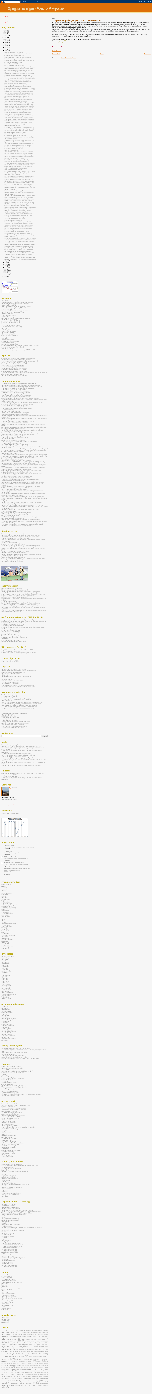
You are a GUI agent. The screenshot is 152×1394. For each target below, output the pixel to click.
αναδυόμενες (22, 1349)
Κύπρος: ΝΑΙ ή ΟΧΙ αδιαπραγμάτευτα (12, 312)
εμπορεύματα (28, 1359)
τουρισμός (34, 1381)
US (46, 1345)
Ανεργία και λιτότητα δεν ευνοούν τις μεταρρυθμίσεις (17, 404)
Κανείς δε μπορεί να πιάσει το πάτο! (12, 1085)
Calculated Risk (6, 1011)
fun (38, 1336)
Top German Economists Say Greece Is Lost (14, 437)
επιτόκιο (4, 1361)
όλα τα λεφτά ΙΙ (5, 1318)
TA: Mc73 (4, 928)
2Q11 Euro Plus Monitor (8, 716)
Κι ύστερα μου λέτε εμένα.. (9, 1122)
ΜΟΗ (46, 1370)
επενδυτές (45, 1359)
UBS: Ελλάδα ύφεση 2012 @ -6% (11, 1066)
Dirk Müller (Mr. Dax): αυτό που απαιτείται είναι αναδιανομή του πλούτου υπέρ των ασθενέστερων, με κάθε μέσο (23, 517)
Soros (3, 1345)
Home (101, 54)
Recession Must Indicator (9, 1090)
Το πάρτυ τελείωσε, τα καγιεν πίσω (11, 695)
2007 (5, 274)
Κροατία (8, 1367)
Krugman (4, 1341)
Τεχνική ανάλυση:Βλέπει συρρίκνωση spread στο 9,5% (19, 140)
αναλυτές (30, 1349)
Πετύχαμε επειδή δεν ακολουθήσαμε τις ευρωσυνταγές (17, 708)
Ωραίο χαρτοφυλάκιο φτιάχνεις (10, 1118)
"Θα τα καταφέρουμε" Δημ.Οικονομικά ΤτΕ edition (16, 306)
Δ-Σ (29, 1354)
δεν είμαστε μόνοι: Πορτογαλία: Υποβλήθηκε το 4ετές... (19, 130)
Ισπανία (35, 1363)
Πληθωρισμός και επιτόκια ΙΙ (9, 1249)
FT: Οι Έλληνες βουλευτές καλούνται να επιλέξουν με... (19, 176)
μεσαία (37, 1367)
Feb (6, 266)
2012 (5, 37)
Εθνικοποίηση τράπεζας (8, 331)
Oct (6, 44)
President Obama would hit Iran (10, 411)
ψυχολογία (5, 1387)
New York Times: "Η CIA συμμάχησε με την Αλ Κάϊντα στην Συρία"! (21, 765)
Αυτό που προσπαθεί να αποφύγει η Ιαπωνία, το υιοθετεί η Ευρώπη (21, 386)
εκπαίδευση (37, 1356)
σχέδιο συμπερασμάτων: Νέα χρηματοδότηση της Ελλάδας (20, 259)
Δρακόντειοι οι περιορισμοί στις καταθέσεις (14, 375)
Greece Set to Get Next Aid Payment (14, 65)
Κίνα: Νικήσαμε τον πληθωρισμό (13, 220)
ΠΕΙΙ (46, 1374)
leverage (10, 1341)
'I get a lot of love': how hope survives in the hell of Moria (19, 847)
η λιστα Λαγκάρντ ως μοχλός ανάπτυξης (13, 347)
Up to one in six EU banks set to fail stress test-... (17, 142)
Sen (43, 1343)
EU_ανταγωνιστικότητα (41, 1334)
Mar (6, 264)
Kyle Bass (4, 976)
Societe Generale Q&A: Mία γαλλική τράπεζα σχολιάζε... (19, 63)
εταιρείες (15, 1361)
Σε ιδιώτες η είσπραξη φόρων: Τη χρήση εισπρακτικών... (19, 124)
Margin (3, 1181)
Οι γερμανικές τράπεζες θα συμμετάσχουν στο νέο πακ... (19, 67)
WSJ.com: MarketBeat (11, 857)
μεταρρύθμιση (10, 1370)
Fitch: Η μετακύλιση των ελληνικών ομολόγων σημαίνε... (19, 120)
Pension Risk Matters (7, 1030)
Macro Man (4, 978)
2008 (5, 272)
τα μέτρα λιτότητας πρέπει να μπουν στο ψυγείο (15, 478)
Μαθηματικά (5, 1148)
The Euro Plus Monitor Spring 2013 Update (14, 713)
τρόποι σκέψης (25, 1383)
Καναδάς (3, 1365)
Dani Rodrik (5, 961)
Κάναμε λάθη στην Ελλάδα (9, 453)
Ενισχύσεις (4, 1286)
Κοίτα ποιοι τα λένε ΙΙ (7, 1233)
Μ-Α (22, 1367)
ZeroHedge (4, 1040)
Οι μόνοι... (4, 1231)
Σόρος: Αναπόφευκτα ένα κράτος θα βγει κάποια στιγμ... (19, 199)
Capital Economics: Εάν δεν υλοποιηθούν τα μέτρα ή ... (19, 106)
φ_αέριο (11, 1385)
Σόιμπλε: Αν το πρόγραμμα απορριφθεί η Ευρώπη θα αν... (20, 195)
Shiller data (4, 675)
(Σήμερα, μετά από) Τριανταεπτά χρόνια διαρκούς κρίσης (19, 239)
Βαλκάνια (42, 1351)
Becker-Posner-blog (7, 956)
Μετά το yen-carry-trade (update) (11, 1168)
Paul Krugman (5, 988)
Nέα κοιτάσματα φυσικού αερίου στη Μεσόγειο (16, 85)
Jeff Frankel (4, 969)
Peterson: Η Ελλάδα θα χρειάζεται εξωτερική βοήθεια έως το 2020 (21, 746)
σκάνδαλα (11, 1381)
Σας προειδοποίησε (7, 313)
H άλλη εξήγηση (6, 1242)
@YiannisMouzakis (7, 913)
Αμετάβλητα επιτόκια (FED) (9, 1252)
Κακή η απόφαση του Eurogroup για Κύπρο (14, 394)
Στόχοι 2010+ (5, 1069)
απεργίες (4, 337)
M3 (25, 1341)
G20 (40, 1336)
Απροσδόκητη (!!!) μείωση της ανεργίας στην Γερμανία (17, 758)
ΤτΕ (37, 1383)
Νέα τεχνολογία (6, 1308)
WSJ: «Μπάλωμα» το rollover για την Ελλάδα (16, 111)
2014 (5, 34)
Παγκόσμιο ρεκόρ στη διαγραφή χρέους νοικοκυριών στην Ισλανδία (21, 703)
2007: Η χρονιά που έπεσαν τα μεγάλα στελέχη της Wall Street (19, 1165)
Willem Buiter (5, 997)
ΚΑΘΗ (46, 1363)
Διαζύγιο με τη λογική (7, 332)
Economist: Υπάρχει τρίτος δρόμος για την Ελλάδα (17, 222)
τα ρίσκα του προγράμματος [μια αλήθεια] (13, 641)
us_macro (5, 1347)
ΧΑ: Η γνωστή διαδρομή (10, 138)
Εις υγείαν (4, 328)
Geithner (45, 1336)
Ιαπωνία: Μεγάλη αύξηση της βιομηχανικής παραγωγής (19, 129)
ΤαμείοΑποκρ (23, 1381)
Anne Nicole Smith (7, 1189)
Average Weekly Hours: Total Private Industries (15, 721)
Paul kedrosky (5, 987)
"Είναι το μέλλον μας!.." (8, 1077)
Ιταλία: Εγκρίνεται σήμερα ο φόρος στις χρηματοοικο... (18, 93)
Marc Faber (4, 979)
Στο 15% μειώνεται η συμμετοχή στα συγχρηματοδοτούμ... (19, 241)
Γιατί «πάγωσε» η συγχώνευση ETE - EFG (13, 308)
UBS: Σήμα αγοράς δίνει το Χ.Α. (10, 651)
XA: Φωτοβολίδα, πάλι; (10, 230)
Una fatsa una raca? (7, 1262)
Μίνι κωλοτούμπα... (7, 1277)
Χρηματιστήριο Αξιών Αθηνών (36, 8)
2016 (5, 30)
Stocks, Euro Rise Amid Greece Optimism (15, 133)
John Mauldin (5, 975)
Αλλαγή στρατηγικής (7, 409)
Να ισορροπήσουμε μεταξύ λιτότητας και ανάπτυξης (16, 476)
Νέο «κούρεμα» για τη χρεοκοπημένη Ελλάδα (14, 414)
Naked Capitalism (6, 1028)
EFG (16, 1334)
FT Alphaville (8, 851)
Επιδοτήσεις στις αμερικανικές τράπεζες (13, 407)
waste (3, 900)
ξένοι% (46, 1372)
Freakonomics (5, 1021)
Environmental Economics (9, 1018)
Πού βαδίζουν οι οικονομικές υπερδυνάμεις (14, 368)
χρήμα (40, 1385)
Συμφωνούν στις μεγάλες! (9, 1104)
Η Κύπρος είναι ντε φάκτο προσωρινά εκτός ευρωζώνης (17, 388)
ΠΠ (10, 1378)
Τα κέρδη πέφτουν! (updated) (10, 1218)
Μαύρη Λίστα (5, 948)
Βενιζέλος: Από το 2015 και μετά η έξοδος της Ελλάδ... (18, 215)
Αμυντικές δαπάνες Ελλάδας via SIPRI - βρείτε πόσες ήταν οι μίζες (21, 535)
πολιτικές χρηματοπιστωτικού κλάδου (12, 633)
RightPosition (5, 934)
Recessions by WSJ (7, 679)
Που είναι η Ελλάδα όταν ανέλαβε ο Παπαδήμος (15, 1048)
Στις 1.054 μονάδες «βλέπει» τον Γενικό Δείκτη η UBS (17, 650)
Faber (16, 1336)
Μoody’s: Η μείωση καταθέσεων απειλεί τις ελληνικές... (19, 153)
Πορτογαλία (5, 1378)
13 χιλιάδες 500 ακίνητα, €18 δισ (11, 631)
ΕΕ (26, 1356)
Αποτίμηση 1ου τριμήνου (8, 1141)
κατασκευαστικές (22, 1365)
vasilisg (3, 890)
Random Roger (6, 990)
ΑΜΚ (46, 1347)
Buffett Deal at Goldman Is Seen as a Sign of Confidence (18, 755)
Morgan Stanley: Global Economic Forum (17, 868)
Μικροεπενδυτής (39, 1370)
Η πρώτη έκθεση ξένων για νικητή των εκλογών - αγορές (17, 1127)
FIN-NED (29, 1336)
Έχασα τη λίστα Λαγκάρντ (9, 601)
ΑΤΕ (32, 1351)
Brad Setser (5, 959)
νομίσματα (28, 1372)
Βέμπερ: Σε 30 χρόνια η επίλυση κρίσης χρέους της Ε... (19, 181)
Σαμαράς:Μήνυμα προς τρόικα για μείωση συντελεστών (17, 745)
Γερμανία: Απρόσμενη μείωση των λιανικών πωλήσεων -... (20, 91)
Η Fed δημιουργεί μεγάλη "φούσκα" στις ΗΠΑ (14, 367)
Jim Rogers (4, 972)
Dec (6, 41)
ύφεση (4, 1385)
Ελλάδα (14, 1359)
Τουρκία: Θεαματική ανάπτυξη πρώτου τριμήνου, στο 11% (19, 89)
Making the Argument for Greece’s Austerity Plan (17, 112)
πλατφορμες (24, 1376)
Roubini (26, 1343)
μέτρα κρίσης (62, 42)
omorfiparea (5, 910)
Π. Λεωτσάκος (5, 945)
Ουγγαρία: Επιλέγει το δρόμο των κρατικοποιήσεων (18, 166)
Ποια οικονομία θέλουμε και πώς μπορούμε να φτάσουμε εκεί (19, 361)
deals (40, 1332)
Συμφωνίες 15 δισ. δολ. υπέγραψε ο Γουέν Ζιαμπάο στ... (19, 122)
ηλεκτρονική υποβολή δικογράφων (11, 588)
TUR (40, 1345)
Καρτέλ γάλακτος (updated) (9, 1204)
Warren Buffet (5, 1180)
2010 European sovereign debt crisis (12, 727)
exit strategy (10, 1336)
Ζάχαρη (3, 886)
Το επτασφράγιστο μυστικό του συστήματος (14, 534)
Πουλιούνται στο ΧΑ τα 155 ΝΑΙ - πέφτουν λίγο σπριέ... (19, 104)
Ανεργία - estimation (7, 1084)
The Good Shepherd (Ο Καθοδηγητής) (13, 1258)
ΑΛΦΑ (41, 1347)
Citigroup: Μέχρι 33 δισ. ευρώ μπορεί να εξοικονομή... (18, 225)
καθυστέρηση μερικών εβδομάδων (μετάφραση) (15, 318)
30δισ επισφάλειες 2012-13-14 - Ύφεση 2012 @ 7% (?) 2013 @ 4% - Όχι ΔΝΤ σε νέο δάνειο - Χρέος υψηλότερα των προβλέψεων (23, 462)
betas (40, 1330)
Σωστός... (4, 1285)
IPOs (43, 1339)
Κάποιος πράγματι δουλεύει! (9, 1125)
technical (33, 1344)
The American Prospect (8, 1038)
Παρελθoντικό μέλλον (7, 1256)
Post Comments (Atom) (68, 58)
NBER (46, 1341)
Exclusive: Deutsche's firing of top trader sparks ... (18, 233)
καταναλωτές (11, 1365)
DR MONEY (5, 944)
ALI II (2, 921)
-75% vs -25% (5, 329)
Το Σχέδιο (4, 1237)
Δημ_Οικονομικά (7, 1356)
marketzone (5, 894)
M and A (3, 1253)
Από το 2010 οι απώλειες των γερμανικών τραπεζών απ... (20, 257)
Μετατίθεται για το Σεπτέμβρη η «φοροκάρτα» (16, 161)
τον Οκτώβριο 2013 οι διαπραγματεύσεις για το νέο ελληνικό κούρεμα (22, 430)
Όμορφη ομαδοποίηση (8, 1106)
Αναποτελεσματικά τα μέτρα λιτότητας (12, 480)
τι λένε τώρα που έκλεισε (8, 315)
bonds (46, 1330)
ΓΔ (10, 1354)
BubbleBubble (5, 1009)
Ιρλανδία (23, 1363)
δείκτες (45, 1354)
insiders (39, 1339)
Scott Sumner (5, 991)
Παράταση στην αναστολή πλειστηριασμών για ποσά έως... (20, 207)
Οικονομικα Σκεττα (6, 906)
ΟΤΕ (25, 1374)
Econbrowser (5, 962)
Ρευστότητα (4, 1196)
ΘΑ (5, 1363)
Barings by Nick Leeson (8, 1183)
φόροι (67, 42)
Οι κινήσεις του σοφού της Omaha (11, 1164)
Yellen (29, 1346)
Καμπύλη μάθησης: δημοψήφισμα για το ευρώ (15, 303)
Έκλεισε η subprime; (7, 1167)
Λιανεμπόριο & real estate (9, 1296)
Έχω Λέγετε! (4, 300)
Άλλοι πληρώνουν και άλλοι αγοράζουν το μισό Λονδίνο (17, 434)
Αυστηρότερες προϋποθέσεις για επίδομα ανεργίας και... (19, 155)
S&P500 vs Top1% (7, 348)
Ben (37, 1330)
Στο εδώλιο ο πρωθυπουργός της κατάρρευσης (15, 698)
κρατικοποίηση (43, 1365)
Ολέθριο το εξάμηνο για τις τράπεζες (14, 55)
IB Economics (5, 916)
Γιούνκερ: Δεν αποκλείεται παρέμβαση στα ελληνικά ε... (19, 191)
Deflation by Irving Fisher (8, 1082)
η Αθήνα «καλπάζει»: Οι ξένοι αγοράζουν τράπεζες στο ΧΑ (18, 652)
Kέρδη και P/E (5, 1134)
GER (3, 1339)
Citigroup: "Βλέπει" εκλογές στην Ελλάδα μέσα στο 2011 (19, 252)
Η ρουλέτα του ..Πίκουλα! (8, 1138)
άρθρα (28, 1351)
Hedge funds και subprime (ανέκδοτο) (12, 1230)
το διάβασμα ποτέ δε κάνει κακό (10, 325)
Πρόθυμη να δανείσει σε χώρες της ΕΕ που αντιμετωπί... (19, 192)
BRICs (3, 1332)
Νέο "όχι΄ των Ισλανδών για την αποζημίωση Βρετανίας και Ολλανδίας (22, 702)
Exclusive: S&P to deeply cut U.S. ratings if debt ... (17, 96)
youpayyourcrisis (6, 903)
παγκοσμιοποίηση (32, 1374)
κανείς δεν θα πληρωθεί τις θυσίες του (12, 1072)
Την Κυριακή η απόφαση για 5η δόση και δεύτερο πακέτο (19, 78)
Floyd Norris (5, 966)
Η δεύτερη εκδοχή (6, 309)
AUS (23, 1330)
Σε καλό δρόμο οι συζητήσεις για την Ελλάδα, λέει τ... (18, 160)
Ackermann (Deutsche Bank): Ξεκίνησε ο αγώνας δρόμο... (20, 171)
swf (30, 1345)
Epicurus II (4, 897)
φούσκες (24, 1385)
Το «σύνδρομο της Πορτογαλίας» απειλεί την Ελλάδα (17, 1210)
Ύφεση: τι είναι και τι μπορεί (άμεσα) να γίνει (14, 1087)
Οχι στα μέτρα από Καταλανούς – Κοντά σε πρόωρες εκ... (19, 72)
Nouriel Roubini (6, 985)
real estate (4, 1283)
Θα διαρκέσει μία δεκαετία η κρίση (11, 443)
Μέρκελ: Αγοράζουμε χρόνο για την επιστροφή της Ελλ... (19, 202)
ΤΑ (17, 1381)
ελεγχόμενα (4, 1074)
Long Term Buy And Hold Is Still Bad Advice (14, 1052)
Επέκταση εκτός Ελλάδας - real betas (12, 1143)
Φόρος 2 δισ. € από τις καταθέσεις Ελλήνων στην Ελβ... (19, 119)
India (31, 1339)
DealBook (7, 874)
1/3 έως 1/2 (4, 1081)
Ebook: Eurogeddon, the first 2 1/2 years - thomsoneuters (18, 670)
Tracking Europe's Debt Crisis (10, 717)
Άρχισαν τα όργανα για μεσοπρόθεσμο (14, 218)
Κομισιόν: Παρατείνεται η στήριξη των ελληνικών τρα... (18, 179)
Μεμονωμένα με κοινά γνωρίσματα (11, 1112)
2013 (5, 35)
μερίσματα (32, 1367)
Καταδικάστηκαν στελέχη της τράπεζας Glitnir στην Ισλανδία (19, 705)
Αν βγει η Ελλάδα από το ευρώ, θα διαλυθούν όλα (16, 472)
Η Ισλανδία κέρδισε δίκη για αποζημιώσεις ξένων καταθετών (19, 706)
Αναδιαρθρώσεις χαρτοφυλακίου (11, 1150)
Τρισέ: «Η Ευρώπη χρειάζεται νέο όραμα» (15, 101)
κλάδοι (32, 1365)
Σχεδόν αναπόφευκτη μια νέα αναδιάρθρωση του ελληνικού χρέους (21, 433)
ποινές (40, 1376)
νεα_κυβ (10, 1372)
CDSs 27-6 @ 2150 (9, 189)
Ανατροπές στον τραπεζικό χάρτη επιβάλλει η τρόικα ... (19, 223)
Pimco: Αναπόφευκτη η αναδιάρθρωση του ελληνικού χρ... (20, 197)
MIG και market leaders (8, 1279)
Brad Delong (5, 958)
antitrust (13, 1330)
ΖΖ (2, 1363)
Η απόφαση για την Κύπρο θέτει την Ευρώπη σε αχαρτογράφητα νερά (22, 402)
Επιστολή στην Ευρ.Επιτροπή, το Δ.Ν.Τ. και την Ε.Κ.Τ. (17, 1071)
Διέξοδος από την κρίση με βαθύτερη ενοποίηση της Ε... (19, 70)
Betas (3, 1154)
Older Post (147, 54)
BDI (27, 1330)
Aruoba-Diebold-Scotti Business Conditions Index (16, 676)
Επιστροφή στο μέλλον (8, 1054)
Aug (6, 47)
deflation (45, 1332)
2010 (5, 269)
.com (2, 1330)
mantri (3, 909)
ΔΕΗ (2, 1290)
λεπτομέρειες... (5, 638)
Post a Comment (56, 51)
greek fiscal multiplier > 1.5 (9, 438)
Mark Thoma (5, 981)
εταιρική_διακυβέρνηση (25, 1361)
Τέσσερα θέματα (6, 1120)
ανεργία (38, 1349)
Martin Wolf (4, 982)
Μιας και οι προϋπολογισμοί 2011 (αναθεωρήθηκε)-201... (19, 103)
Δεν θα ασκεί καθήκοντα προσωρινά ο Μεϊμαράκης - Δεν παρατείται (21, 591)
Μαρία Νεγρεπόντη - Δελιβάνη (10, 661)
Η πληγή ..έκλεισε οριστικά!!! (9, 1130)
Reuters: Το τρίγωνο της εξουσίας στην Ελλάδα (15, 551)
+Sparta (3, 922)
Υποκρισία (4, 1259)
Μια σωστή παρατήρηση (8, 1121)
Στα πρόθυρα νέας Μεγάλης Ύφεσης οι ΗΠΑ (14, 364)
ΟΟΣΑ (17, 1374)
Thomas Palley (5, 995)
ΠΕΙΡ (3, 1376)
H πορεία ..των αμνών (7, 1295)
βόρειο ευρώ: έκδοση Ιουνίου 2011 (13, 148)
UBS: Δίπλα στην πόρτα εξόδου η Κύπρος (13, 369)
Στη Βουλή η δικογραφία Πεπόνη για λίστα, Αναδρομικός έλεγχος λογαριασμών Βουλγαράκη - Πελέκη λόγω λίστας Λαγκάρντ (20, 603)
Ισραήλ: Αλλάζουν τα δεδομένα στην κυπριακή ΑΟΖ (16, 395)
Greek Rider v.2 (6, 884)
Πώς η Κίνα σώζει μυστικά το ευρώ (13, 59)
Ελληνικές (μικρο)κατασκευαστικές (11, 1298)
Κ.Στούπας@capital (7, 947)
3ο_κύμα (8, 1330)
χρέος (34, 1385)
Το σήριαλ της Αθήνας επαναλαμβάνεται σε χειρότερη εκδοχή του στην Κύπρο (24, 372)
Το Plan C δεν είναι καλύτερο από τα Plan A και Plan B (17, 421)
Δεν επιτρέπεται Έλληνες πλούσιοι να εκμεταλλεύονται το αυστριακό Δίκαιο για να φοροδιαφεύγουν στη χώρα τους (23, 427)
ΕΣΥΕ (10, 1361)
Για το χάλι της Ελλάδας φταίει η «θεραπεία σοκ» (15, 444)
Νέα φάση (4, 1223)
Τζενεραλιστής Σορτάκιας (8, 923)
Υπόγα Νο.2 (5, 931)
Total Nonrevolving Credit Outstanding (12, 724)
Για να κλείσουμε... (6, 1234)
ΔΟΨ (22, 1356)
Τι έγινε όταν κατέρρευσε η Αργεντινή (12, 459)
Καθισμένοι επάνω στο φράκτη (10, 1224)
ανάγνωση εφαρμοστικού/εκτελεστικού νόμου (16, 205)
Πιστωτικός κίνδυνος (7, 1236)
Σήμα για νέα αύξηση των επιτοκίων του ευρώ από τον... (19, 117)
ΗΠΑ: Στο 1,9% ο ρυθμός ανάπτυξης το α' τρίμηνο (17, 210)
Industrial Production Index (9, 720)
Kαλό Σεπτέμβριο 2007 (8, 1124)
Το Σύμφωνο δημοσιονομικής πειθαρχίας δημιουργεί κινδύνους (20, 479)
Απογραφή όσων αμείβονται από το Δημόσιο (14, 597)
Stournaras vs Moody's (8, 334)
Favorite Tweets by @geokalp (10, 813)
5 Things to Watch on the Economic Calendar (16, 864)
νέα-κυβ (18, 1372)
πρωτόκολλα (35, 1378)
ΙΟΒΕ (18, 1363)
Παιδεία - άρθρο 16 (7, 1301)
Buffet (7, 1332)
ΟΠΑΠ (21, 1374)
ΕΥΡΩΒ (45, 1361)
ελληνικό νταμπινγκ (9, 236)
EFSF (20, 1334)
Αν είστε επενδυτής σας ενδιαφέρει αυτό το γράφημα (18, 254)
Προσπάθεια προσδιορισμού (10, 1092)
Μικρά (3, 1131)
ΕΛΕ (8, 1359)
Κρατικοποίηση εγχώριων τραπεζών (12, 1068)
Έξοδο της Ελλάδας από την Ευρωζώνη (13, 436)
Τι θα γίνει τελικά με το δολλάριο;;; (11, 1243)
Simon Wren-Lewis (7, 992)
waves (16, 1346)
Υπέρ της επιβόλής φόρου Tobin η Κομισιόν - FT (17, 168)
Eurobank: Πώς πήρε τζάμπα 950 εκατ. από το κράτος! (19, 60)
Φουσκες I (4, 1190)
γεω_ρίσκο (16, 1354)
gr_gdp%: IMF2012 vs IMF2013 (10, 335)
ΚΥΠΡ (13, 1367)
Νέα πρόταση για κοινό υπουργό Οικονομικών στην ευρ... (20, 187)
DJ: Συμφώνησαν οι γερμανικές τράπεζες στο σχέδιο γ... (19, 76)
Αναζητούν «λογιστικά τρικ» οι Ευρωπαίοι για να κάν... (18, 213)
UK (57, 42)
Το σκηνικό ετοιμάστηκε (8, 339)
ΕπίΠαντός (4, 936)
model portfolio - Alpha (37, 1341)
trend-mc (4, 896)
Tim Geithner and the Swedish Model (12, 1055)
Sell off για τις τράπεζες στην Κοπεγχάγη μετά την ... (18, 173)
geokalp (14, 787)
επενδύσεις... (37, 1359)
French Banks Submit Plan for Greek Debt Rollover (18, 200)
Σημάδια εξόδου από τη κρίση (10, 1095)
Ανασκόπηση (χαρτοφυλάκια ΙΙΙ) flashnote (13, 1109)
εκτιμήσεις (44, 1356)
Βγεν (46, 1351)
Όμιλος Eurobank (6, 1289)
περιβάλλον (9, 1376)
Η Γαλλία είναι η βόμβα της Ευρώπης (12, 431)
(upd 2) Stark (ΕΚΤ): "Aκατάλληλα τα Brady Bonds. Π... (19, 107)
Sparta (7, 1344)
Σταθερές (4, 324)
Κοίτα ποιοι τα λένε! (7, 1255)
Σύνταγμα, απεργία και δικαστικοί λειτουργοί (14, 590)
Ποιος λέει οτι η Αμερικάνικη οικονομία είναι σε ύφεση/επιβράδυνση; (21, 1094)
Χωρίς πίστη (5, 1170)
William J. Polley (6, 998)
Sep (6, 45)
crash (24, 1332)
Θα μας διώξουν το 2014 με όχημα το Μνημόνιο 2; (17, 114)
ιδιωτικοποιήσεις (11, 1363)
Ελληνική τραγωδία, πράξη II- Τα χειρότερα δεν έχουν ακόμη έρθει (20, 486)
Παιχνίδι (3, 1217)
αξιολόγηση (5, 1351)
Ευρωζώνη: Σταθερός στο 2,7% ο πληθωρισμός (17, 80)
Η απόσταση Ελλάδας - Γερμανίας (11, 326)
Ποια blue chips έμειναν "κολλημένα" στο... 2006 (15, 1105)
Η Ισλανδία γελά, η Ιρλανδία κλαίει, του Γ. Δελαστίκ (16, 699)
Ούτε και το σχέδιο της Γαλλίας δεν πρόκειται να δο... (18, 109)
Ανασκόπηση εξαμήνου (8, 1205)
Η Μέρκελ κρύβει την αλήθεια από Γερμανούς (14, 423)
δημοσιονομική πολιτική (8, 634)
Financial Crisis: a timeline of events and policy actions (17, 685)
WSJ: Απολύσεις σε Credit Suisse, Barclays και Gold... (19, 98)
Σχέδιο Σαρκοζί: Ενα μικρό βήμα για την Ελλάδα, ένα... (19, 94)
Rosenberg (20, 1343)
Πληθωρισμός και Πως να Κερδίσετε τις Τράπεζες (16, 753)
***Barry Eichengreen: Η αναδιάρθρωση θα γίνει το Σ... (19, 226)
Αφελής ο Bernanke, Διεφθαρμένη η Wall (13, 1214)
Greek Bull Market (6, 893)
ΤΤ (33, 1383)
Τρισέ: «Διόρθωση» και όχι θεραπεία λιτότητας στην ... (18, 81)
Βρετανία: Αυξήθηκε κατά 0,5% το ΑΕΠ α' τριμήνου (17, 145)
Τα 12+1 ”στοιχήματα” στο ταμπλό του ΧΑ (13, 1108)
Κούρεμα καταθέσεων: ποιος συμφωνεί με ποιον (15, 311)
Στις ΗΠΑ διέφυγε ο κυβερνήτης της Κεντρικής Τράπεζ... (19, 146)
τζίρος (29, 1381)
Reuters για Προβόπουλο (9, 542)
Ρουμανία (3, 1381)
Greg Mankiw (5, 968)
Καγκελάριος (5, 938)
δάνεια (34, 1354)
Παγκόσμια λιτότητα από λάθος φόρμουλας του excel (17, 302)
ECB (12, 1334)
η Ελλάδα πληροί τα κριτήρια (10, 640)
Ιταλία (41, 1363)
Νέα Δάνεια (4, 338)
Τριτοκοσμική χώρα (7, 1263)
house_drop (25, 1339)
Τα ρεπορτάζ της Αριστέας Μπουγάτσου (13, 557)
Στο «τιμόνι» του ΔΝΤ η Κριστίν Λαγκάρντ (15, 132)
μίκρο (33, 1370)
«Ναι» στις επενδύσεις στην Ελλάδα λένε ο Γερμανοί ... (19, 151)
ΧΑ (30, 1385)
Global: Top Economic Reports (12, 870)
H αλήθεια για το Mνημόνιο (9, 776)
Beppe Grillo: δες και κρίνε (9, 319)
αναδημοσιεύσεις (9, 1349)
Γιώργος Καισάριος (7, 939)
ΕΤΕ (34, 1361)
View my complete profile (9, 800)
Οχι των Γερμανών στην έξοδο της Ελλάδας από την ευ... (19, 163)
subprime (24, 1345)
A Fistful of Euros (6, 1007)
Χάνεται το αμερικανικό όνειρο (10, 1207)
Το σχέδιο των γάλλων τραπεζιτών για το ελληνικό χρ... (19, 137)
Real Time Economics (8, 1035)
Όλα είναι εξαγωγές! (7, 1276)
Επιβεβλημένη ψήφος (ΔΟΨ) (12, 125)
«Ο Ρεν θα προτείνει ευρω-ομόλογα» (14, 256)
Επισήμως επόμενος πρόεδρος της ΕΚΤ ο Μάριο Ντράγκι (19, 244)
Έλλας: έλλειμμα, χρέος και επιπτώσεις (12, 1078)
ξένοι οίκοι (38, 1372)
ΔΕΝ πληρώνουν (6, 700)
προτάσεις (27, 1378)
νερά (22, 1372)
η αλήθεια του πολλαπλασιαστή (10, 322)
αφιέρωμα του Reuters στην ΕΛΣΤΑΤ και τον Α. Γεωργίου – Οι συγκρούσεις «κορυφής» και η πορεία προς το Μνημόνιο (23, 559)
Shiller (46, 1343)
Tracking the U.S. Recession (10, 683)
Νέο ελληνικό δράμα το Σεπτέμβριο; (14, 52)
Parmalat (4, 1186)
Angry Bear (4, 1008)
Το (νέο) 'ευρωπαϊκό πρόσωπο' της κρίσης (15, 212)
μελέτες (26, 1367)
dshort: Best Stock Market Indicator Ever (13, 672)
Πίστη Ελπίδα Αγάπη (7, 342)
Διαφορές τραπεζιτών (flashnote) (11, 1208)
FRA (34, 1336)
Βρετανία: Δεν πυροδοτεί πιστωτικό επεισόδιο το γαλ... (18, 99)
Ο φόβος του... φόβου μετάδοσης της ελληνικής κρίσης (19, 235)
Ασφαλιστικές (5, 1322)
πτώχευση (44, 1378)
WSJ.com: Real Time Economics (14, 862)
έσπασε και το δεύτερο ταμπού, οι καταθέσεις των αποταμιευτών (20, 398)
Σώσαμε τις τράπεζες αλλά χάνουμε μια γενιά (14, 405)
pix (9, 1343)
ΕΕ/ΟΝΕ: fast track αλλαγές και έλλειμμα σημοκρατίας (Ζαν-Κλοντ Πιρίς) (22, 505)
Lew (15, 1341)
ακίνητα (36, 1347)
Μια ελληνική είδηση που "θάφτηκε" (11, 1282)
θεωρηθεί (6, 243)
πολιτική (45, 1376)
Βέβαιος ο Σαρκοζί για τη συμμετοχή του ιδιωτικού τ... (18, 208)
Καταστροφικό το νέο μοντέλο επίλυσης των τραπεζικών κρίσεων (20, 385)
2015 (5, 32)
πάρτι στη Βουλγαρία (7, 1173)
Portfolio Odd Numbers (8, 1033)
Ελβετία (3, 1359)
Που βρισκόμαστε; (6, 1226)
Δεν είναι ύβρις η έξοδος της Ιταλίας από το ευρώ (15, 460)
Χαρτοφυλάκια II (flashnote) (9, 1111)
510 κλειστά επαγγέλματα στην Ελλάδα (12, 624)
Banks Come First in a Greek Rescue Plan (14, 489)
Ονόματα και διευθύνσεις (8, 1135)
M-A (22, 1341)
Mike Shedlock (5, 984)
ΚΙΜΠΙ (3, 919)
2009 (5, 271)
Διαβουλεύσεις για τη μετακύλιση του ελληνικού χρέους (19, 186)
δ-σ (26, 1354)
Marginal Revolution (7, 1025)
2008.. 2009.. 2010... (7, 1079)
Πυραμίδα (4, 1191)
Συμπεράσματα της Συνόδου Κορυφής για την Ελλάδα (18, 246)
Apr (6, 262)
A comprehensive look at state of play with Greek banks (18, 358)
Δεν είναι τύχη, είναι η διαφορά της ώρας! (13, 1115)
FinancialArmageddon (8, 1020)
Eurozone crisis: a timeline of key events (13, 669)
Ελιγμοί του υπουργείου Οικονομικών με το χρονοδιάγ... (19, 156)
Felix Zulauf (4, 965)
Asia (20, 1330)
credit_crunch (30, 1332)
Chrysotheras (5, 899)
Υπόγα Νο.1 (5, 929)
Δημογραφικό (5, 1319)
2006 (5, 276)
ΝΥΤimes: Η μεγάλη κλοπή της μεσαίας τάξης (14, 514)
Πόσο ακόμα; (5, 316)
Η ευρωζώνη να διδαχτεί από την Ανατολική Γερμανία (17, 408)
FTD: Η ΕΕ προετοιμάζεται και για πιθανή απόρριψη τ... (19, 184)
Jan (6, 267)
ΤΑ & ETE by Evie (6, 926)
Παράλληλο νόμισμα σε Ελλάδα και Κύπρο (14, 362)
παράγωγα (40, 1374)
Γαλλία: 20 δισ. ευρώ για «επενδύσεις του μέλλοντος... (19, 164)
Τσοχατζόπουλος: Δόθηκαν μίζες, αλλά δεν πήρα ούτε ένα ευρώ (20, 536)
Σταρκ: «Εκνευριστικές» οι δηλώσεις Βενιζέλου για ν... (18, 177)
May (6, 261)
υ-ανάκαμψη (44, 1383)
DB (36, 1332)
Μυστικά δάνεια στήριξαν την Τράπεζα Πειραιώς (15, 538)
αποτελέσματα (22, 1351)
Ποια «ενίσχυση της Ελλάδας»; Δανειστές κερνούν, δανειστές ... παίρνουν (23, 467)
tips (38, 1345)
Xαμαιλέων (4, 941)
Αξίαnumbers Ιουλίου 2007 (9, 1128)
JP (47, 1339)
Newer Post (56, 54)
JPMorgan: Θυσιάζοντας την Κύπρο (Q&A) (14, 371)
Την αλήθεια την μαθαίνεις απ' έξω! (11, 1246)
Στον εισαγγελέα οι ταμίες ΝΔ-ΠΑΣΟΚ (12, 555)
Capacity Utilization (7, 719)
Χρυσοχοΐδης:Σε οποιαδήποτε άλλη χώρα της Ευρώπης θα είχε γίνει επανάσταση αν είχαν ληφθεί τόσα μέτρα (21, 503)
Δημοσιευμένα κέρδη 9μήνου (10, 1114)
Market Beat (5, 1027)
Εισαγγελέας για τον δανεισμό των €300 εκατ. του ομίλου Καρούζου (21, 554)
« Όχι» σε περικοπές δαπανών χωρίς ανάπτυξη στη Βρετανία (19, 441)
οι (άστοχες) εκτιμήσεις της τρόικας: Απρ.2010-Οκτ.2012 (18, 350)
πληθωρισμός (33, 1376)
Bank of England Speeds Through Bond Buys (16, 858)
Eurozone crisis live (7, 714)
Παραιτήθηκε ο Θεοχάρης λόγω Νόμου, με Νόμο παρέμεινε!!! (19, 606)
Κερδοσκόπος (5, 942)
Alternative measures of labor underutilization (15, 723)
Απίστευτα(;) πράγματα (8, 1260)
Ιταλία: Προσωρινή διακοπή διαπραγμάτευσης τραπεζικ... (19, 217)
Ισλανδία (29, 1363)
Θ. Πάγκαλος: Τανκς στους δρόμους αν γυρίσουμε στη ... (19, 182)
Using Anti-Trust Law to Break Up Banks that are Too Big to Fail (20, 1058)
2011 (5, 39)
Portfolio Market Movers (8, 1031)
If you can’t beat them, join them (12, 852)
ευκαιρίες (38, 1361)
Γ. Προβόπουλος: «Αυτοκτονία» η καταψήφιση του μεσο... (19, 127)
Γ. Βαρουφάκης (6, 912)
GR (8, 1339)
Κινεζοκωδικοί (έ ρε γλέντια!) (9, 1178)
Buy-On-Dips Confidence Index (10, 673)
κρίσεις (3, 1367)
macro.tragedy (5, 915)
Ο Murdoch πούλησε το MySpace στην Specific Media (19, 54)
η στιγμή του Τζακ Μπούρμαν (10, 341)
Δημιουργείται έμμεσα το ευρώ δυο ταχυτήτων (15, 391)
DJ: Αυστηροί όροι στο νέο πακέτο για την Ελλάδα (17, 251)
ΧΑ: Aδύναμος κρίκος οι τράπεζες (13, 62)
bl (43, 1330)
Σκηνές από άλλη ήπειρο (8, 1176)
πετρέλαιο (16, 1376)
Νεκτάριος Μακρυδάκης (8, 907)
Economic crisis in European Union (12, 681)
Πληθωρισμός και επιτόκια (9, 1250)
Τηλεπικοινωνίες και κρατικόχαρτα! (11, 1288)
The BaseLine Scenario (8, 994)
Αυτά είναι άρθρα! (6, 1137)
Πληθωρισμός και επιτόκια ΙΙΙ (9, 1247)
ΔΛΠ (15, 1356)
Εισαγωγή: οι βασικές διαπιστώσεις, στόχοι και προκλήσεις (18, 620)
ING (35, 1339)
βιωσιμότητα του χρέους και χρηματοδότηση (14, 637)
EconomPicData (6, 1015)
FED (19, 1336)
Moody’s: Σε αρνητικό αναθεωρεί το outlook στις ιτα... (18, 228)
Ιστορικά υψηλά (6, 1133)
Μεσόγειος (41, 1367)
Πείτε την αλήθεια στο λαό (11, 150)
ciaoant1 (4, 889)
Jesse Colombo (6, 971)
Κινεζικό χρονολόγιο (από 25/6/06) (11, 1187)
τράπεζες (43, 1380)
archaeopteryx (5, 902)
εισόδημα (31, 1356)
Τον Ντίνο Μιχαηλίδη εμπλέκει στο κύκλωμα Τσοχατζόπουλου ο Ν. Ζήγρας (23, 539)
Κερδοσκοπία (5, 1221)
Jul (6, 49)
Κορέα (36, 1365)
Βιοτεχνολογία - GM (7, 1305)
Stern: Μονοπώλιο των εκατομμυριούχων (13, 552)
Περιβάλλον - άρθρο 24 (8, 1302)
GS (19, 1339)
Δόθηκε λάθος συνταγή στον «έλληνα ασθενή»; (15, 501)
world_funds (23, 1347)
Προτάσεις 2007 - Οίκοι (8, 1153)
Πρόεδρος (4, 1174)
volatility (12, 1346)
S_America (38, 1343)
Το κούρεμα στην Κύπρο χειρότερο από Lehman (15, 392)
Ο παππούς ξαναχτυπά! (8, 1229)
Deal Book (4, 1014)
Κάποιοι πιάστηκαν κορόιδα (9, 1091)
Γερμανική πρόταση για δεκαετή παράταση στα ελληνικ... (19, 73)
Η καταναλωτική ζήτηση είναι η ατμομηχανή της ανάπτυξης (18, 383)
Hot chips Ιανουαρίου (7, 1151)
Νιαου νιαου (5, 1320)
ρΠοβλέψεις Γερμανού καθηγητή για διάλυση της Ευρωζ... (19, 88)
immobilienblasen (6, 1024)
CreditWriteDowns (6, 1012)
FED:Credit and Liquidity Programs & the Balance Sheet (18, 686)
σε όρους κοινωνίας (9, 194)
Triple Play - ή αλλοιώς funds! (10, 1194)
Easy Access (5, 918)
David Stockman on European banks (12, 365)
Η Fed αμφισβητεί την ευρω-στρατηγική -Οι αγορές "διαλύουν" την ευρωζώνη (24, 454)
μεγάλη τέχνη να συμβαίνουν (9, 344)
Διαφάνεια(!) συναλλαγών (8, 1147)
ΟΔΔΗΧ (4, 1374)
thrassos (4, 892)
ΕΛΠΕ (21, 1359)
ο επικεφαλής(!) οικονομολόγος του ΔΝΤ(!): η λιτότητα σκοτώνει (20, 345)
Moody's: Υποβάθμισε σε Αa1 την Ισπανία (13, 756)
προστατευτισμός (17, 1378)
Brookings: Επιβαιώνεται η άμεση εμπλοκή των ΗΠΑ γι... (19, 75)
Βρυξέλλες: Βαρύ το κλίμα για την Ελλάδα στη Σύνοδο (18, 248)
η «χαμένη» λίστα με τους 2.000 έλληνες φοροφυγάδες (17, 595)
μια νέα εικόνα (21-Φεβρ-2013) (10, 321)
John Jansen (5, 974)
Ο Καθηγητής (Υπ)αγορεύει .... (10, 905)
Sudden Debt (5, 1037)
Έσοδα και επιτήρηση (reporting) (11, 636)
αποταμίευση (14, 1351)
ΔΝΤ (19, 1356)
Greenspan (13, 1339)
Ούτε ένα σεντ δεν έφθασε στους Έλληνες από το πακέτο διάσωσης (21, 470)
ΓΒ (7, 1354)
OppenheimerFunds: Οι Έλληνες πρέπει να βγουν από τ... (20, 249)
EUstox (3, 1336)
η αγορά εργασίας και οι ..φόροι (10, 630)
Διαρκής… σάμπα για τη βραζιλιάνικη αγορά (14, 1171)
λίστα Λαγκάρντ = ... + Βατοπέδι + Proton (13, 544)
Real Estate (4, 1292)
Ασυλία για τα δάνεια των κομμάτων (12, 561)
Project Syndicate (6, 1034)
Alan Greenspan (6, 1240)
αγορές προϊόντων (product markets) (12, 625)
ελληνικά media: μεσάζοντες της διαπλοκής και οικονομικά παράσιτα (21, 547)
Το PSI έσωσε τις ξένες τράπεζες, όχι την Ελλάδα (15, 488)
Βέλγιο (3, 1354)
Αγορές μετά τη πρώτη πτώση (10, 1144)
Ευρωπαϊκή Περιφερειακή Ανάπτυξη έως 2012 (15, 1184)
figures (24, 1336)
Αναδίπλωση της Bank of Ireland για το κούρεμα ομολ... (19, 116)
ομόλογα (11, 1374)
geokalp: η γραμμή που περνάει (10, 515)
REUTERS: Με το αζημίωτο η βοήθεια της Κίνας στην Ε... (19, 204)
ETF (33, 1334)
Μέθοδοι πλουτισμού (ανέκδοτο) (11, 1193)
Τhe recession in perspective (10, 682)
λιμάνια (18, 1367)
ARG (17, 1330)
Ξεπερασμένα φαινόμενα (8, 1280)
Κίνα (28, 1365)
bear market (32, 1330)
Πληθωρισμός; (5, 1216)
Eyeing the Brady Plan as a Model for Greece (16, 231)
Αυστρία (36, 1351)
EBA (8, 1334)
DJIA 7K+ (4, 1088)
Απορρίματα (5, 1304)
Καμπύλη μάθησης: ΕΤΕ (8, 305)
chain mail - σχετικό (7, 1275)
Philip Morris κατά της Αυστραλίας (13, 169)
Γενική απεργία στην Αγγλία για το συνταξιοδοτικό (17, 57)
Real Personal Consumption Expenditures (14, 726)
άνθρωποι (45, 1349)
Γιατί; (2, 1239)
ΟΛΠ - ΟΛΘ (4, 1309)
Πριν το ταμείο (5, 541)
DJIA (3, 1334)
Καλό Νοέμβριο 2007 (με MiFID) (11, 1117)
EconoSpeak (5, 1017)
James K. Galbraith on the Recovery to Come (15, 1057)
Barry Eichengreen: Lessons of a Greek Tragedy (15, 359)
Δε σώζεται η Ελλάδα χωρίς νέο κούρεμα (13, 440)
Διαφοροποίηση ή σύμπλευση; (10, 1220)
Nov (6, 42)
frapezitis (4, 887)
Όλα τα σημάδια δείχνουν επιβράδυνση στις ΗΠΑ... (16, 1213)
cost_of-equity (18, 1332)
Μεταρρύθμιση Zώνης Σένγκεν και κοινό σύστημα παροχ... (20, 238)
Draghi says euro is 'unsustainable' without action (16, 469)
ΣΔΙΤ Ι (3, 1299)
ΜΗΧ (28, 1369)
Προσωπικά (4, 1075)
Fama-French (5, 963)
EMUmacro (27, 1334)
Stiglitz (19, 1345)
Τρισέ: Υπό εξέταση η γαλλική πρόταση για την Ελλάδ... (19, 143)
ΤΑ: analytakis (5, 925)
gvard (3, 932)
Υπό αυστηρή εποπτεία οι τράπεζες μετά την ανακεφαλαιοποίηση (20, 545)
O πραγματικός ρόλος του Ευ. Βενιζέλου (15, 135)
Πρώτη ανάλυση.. (6, 1140)
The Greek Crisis (9, 845)
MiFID (28, 1341)
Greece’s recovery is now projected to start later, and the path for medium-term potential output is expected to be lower (23, 622)
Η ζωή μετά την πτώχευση (9, 696)
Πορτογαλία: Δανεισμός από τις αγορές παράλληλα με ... (19, 68)
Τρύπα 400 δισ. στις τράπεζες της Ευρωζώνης (15, 412)
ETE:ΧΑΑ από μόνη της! (8, 1146)
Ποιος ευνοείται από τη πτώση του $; (12, 1245)
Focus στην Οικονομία (8, 935)
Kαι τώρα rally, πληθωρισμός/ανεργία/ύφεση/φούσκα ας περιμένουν (21, 1227)
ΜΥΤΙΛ (3, 1372)
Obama (4, 1343)
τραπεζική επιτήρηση (9, 1383)
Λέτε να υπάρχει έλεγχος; (8, 1177)
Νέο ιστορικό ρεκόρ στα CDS (12, 174)
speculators (13, 1345)
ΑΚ (32, 1346)
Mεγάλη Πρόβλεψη (7, 1156)
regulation (13, 1343)
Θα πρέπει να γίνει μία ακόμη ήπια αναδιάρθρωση (16, 512)
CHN (12, 1332)
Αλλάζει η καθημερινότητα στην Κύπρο (12, 374)
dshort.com (4, 678)
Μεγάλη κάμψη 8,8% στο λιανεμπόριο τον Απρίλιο (17, 86)
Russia (32, 1343)
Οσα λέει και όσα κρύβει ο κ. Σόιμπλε (14, 158)
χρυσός (45, 1385)
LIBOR (19, 1341)
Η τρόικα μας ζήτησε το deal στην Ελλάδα (13, 389)
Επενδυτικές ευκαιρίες (8, 1293)
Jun (6, 50)
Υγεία (3, 1306)
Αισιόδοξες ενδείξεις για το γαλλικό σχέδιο (15, 83)
